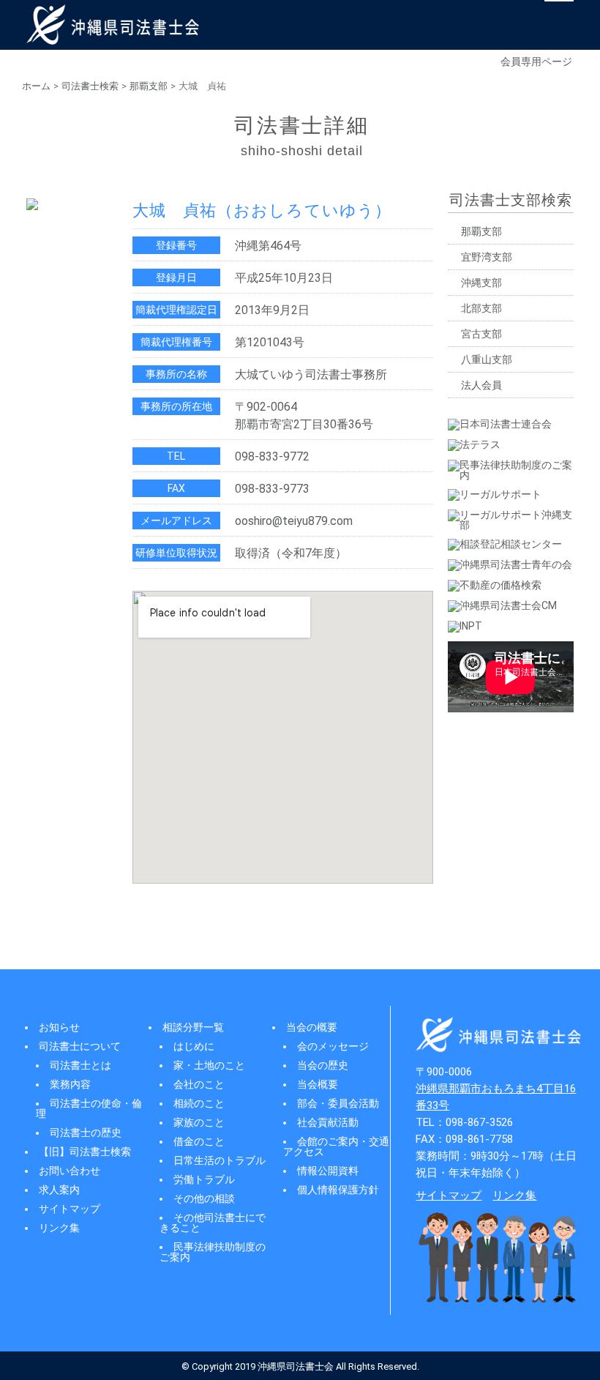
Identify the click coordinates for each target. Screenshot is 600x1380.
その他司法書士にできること (213, 1223)
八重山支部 (486, 359)
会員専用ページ (536, 61)
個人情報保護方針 (338, 1190)
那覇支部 (149, 86)
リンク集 (59, 1228)
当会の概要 (311, 1027)
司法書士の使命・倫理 (89, 1108)
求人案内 (59, 1190)
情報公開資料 (328, 1170)
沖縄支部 (481, 282)
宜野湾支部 (486, 257)
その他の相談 (204, 1198)
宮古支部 (481, 334)
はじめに (193, 1046)
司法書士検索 (90, 86)
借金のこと (199, 1141)
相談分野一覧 (193, 1027)
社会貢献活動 (328, 1122)
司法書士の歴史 (85, 1132)
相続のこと (199, 1103)
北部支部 (481, 308)
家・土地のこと (209, 1065)
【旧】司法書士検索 (85, 1151)
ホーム (36, 86)
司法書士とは (80, 1065)
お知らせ (59, 1027)
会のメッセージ (333, 1046)
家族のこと (199, 1122)
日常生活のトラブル (219, 1160)
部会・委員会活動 (338, 1103)
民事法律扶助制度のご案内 (213, 1252)
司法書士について (80, 1046)
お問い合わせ (69, 1170)
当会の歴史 (322, 1065)
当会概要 (317, 1084)
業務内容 (70, 1084)
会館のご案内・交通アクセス (336, 1146)
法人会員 (481, 385)
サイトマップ (69, 1209)
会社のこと (199, 1084)
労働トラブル (204, 1179)
